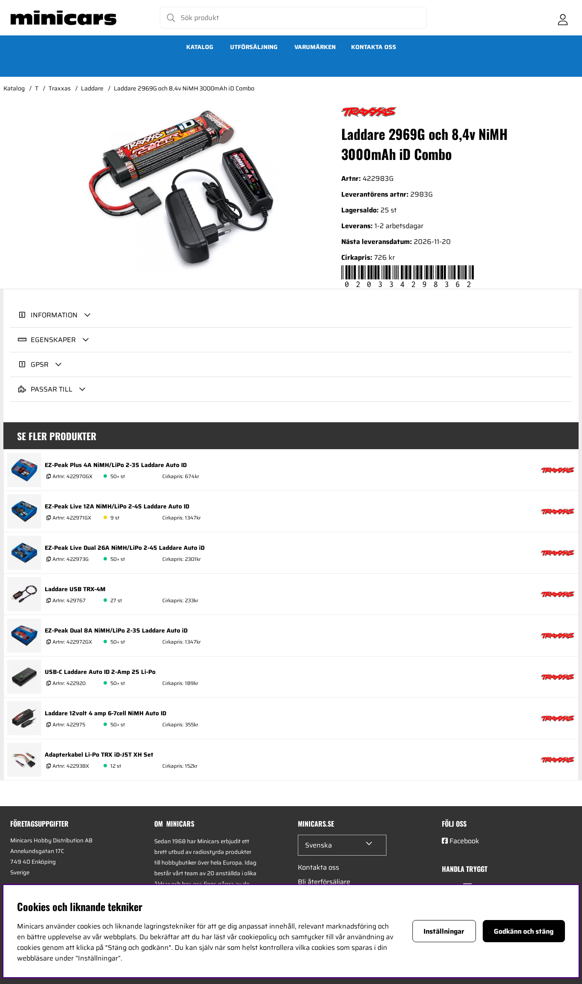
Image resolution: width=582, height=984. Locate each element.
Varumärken (315, 47)
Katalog (199, 47)
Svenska (318, 845)
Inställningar (444, 931)
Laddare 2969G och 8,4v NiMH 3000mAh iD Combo (184, 88)
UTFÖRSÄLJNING (253, 47)
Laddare (92, 88)
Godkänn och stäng (523, 931)
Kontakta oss (373, 47)
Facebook (464, 841)
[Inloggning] (563, 18)
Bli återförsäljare (324, 882)
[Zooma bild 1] (182, 190)
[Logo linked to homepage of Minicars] (63, 18)
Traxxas (60, 88)
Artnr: (71, 476)
